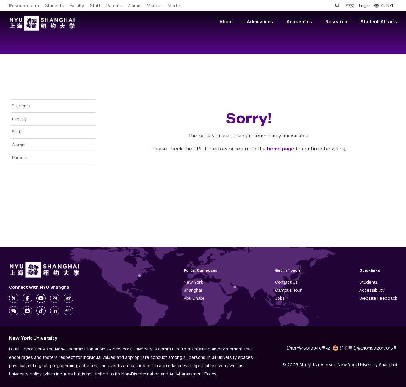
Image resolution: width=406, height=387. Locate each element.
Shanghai (193, 290)
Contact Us (286, 282)
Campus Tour (288, 290)
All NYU (388, 5)
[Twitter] (13, 298)
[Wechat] (13, 310)
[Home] (42, 23)
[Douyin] (41, 310)
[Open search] (337, 5)
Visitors (154, 5)
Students (54, 5)
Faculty (77, 5)
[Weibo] (68, 298)
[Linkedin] (54, 310)
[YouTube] (41, 298)
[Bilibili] (27, 310)
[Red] (68, 310)
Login (364, 5)
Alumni (134, 5)
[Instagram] (54, 298)
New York (193, 282)
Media (174, 5)
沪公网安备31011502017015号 (368, 348)
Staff (95, 5)
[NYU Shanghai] (44, 269)
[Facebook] (27, 298)
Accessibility (372, 290)
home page (280, 149)
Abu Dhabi (194, 298)
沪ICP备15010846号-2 (308, 348)
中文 (350, 5)
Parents (114, 5)
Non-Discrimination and (168, 374)
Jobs (280, 298)
